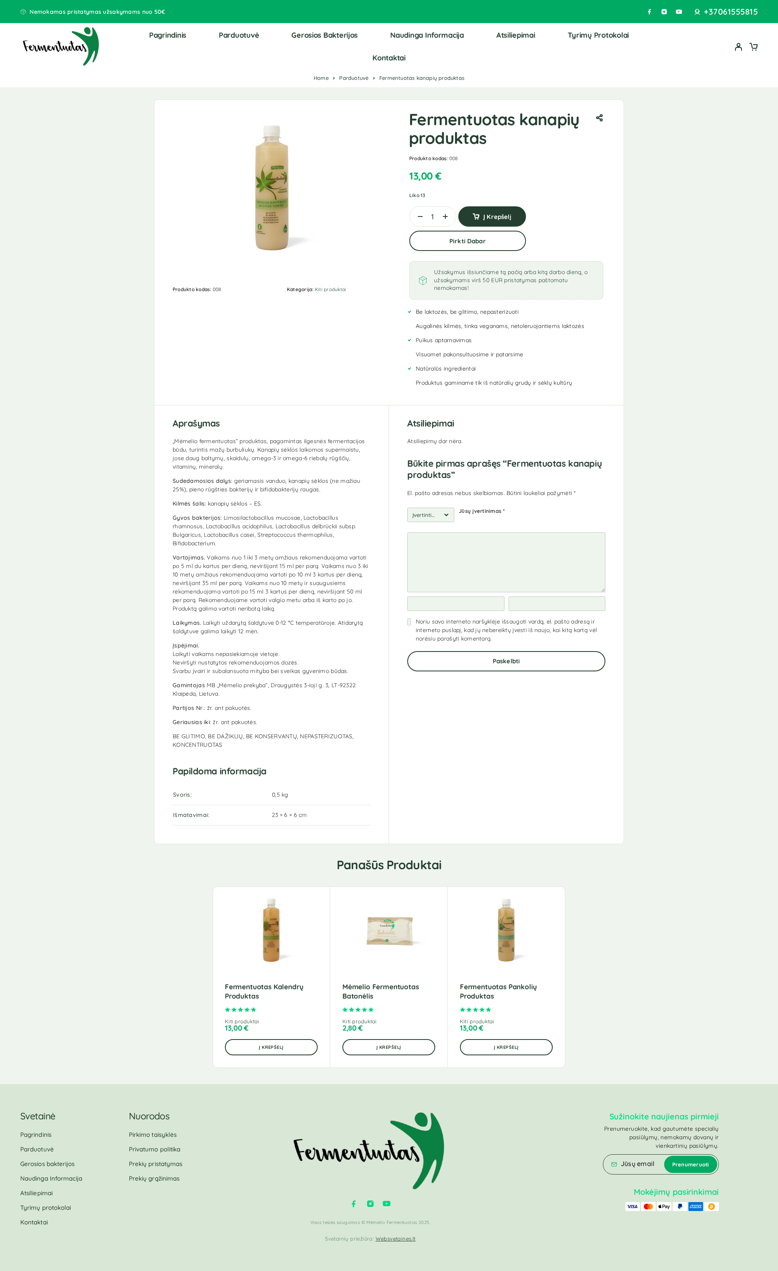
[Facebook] (649, 11)
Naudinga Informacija (427, 35)
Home (321, 78)
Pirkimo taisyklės (153, 1134)
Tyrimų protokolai (598, 35)
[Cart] (753, 47)
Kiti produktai (330, 289)
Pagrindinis (167, 35)
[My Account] (738, 46)
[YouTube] (678, 11)
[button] (271, 1047)
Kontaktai (389, 57)
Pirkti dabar (467, 241)
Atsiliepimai (515, 35)
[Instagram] (664, 11)
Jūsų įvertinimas (482, 511)
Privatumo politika (154, 1149)
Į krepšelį (497, 217)
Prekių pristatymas (155, 1164)
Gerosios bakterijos (324, 35)
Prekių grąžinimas (154, 1178)
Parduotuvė (239, 35)
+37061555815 (731, 12)
